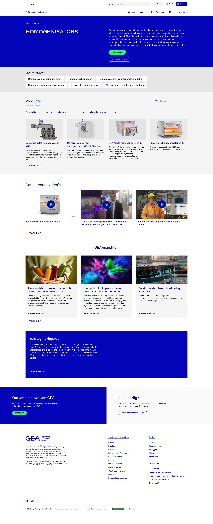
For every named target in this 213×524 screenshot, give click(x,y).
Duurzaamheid (155, 446)
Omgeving (112, 474)
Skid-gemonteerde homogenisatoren (125, 85)
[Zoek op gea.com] (109, 4)
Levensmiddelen (115, 457)
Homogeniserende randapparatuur (46, 85)
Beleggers (153, 449)
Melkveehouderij (115, 464)
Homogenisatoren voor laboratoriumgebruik (121, 79)
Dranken (111, 446)
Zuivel (110, 481)
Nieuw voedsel (114, 467)
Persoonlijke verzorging (118, 478)
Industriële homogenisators (85, 85)
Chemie (111, 442)
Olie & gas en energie (117, 471)
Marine (111, 460)
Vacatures (153, 457)
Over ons (153, 442)
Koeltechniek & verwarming (120, 453)
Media (151, 453)
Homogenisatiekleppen (80, 79)
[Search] (157, 101)
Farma (111, 449)
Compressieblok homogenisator (44, 79)
